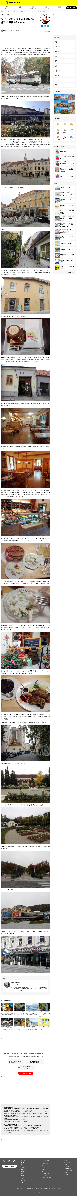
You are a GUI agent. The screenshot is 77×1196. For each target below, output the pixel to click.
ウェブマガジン (20, 8)
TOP (2, 11)
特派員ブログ (33, 8)
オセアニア (61, 56)
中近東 (60, 75)
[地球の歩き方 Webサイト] (13, 2)
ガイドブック (46, 8)
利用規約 (65, 1164)
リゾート (60, 65)
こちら (6, 719)
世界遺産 (64, 132)
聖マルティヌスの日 (30, 625)
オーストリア (12, 11)
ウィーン (18, 11)
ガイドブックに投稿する (69, 1170)
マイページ (46, 1175)
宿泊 (71, 126)
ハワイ (60, 61)
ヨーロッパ (6, 11)
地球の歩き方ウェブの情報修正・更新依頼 (15, 1119)
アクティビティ (58, 139)
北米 (59, 46)
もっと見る (70, 272)
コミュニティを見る (71, 7)
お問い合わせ (66, 1174)
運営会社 (65, 1160)
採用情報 (65, 1172)
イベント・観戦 (57, 133)
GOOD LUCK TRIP (46, 1178)
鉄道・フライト (64, 139)
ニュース (44, 1167)
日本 (59, 85)
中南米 (60, 51)
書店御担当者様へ (67, 1168)
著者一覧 (44, 1169)
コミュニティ (59, 8)
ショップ (71, 139)
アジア (59, 70)
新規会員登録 (46, 1173)
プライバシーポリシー (68, 1162)
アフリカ (60, 80)
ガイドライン (66, 1166)
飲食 (58, 126)
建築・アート (64, 126)
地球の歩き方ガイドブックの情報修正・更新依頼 (16, 1121)
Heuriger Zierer (35, 360)
